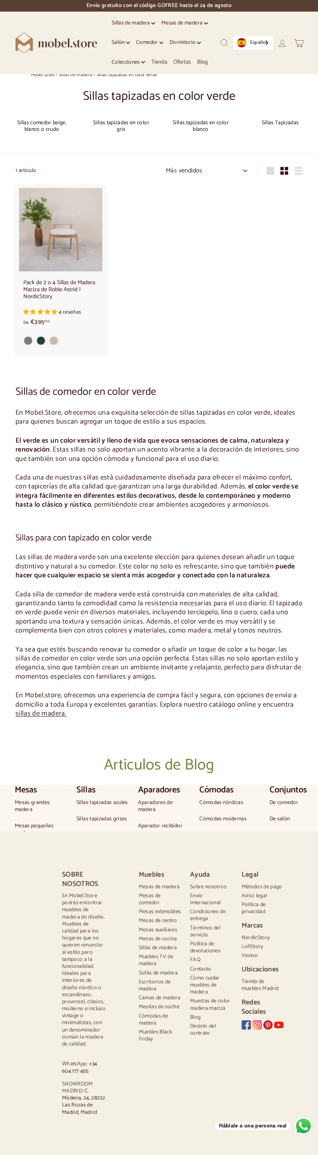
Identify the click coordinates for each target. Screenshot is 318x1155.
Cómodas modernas (223, 819)
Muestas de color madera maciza (210, 1005)
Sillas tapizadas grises (101, 819)
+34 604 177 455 (79, 1067)
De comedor (284, 802)
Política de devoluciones (205, 947)
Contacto (200, 969)
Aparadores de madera (155, 806)
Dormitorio (183, 42)
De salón (280, 819)
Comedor (147, 42)
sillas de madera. (41, 713)
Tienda (159, 62)
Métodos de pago (262, 886)
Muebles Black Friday (156, 1036)
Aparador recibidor (160, 826)
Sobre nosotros (208, 886)
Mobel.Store (43, 74)
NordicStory (256, 937)
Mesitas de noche (159, 1006)
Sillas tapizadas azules (102, 802)
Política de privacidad (254, 908)
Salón (119, 42)
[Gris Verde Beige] (60, 342)
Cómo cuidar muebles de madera (205, 985)
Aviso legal (254, 895)
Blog (202, 62)
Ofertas (182, 62)
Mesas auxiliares (158, 930)
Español (258, 42)
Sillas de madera (131, 23)
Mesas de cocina (158, 938)
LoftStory (252, 946)
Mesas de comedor (150, 899)
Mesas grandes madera (32, 806)
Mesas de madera (182, 23)
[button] (41, 312)
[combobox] (253, 42)
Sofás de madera (158, 973)
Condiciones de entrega (208, 915)
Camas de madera (160, 997)
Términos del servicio (205, 932)
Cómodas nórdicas (221, 802)
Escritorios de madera (155, 985)
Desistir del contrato (203, 1030)
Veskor (250, 955)
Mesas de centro (158, 920)
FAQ (195, 959)
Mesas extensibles (160, 911)
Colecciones (126, 62)
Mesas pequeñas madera (34, 830)
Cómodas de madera (153, 1020)
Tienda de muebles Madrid (260, 985)
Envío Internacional (205, 899)
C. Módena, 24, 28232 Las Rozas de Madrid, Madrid (83, 1102)
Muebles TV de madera (156, 960)
